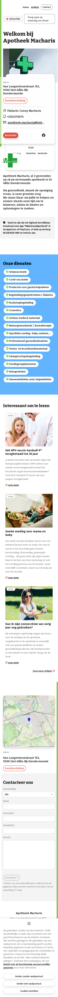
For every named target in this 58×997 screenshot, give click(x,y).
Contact (47, 7)
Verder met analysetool (29, 983)
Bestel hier (10, 135)
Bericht (7, 837)
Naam (6, 801)
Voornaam (8, 813)
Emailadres (9, 825)
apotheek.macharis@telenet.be (29, 122)
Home (26, 7)
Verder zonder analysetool (29, 976)
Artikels (35, 7)
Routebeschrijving (15, 100)
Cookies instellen (29, 991)
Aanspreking (9, 789)
